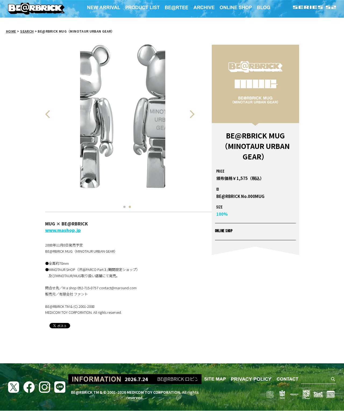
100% (222, 214)
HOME (11, 31)
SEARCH (27, 31)
